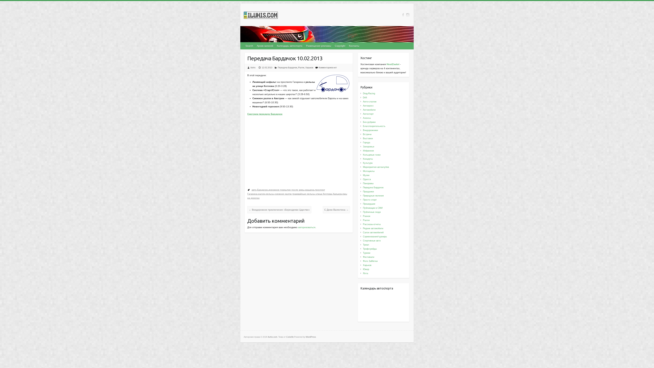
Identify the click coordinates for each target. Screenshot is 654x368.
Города (366, 142)
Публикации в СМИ (373, 208)
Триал (366, 244)
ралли (261, 194)
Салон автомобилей (373, 232)
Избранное (368, 150)
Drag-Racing (369, 93)
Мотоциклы (369, 171)
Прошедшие (369, 204)
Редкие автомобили (373, 228)
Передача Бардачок (287, 67)
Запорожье (368, 146)
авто (254, 189)
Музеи (366, 175)
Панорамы (368, 183)
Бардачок (262, 189)
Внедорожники (370, 130)
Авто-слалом (369, 101)
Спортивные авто (372, 240)
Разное (366, 216)
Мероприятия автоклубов (376, 167)
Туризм (366, 253)
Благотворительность (374, 126)
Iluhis (253, 67)
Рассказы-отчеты (372, 224)
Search (249, 45)
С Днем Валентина (336, 209)
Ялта (365, 273)
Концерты (368, 159)
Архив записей (265, 45)
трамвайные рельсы (303, 194)
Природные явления (373, 195)
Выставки (368, 138)
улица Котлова (324, 194)
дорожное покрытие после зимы (286, 189)
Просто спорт (370, 199)
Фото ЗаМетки (370, 261)
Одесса (367, 179)
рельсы (270, 194)
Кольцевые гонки (371, 155)
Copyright (340, 45)
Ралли (301, 67)
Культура (367, 163)
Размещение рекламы (318, 45)
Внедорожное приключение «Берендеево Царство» (279, 209)
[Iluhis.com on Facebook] (403, 15)
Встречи (367, 134)
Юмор (366, 269)
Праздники (368, 191)
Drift (365, 97)
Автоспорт (368, 114)
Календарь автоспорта (289, 45)
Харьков (309, 67)
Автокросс (368, 105)
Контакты (354, 45)
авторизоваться (306, 227)
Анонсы (367, 118)
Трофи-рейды (370, 249)
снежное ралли (283, 194)
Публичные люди (372, 212)
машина (309, 189)
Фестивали (368, 257)
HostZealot (393, 64)
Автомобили (369, 110)
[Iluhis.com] (261, 16)
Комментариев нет (328, 67)
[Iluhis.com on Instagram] (408, 15)
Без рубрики (369, 122)
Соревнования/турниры (375, 236)
